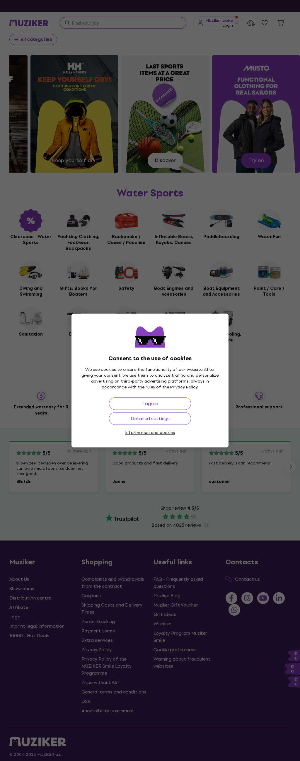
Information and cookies (150, 433)
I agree (150, 403)
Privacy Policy (184, 387)
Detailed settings (150, 418)
